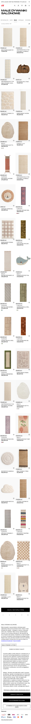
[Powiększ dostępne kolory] (2, 148)
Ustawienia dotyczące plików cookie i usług (16, 706)
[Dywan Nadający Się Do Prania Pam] (7, 130)
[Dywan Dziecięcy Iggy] (23, 425)
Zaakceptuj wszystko (16, 694)
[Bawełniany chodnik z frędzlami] (23, 100)
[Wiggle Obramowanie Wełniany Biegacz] (7, 359)
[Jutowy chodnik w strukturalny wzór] (23, 488)
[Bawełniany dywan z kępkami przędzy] (23, 359)
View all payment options (6, 719)
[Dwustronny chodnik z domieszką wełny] (7, 68)
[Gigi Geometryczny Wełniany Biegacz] (23, 229)
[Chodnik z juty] (7, 584)
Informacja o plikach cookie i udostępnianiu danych (17, 690)
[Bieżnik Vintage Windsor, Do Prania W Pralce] (23, 196)
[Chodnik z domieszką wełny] (23, 37)
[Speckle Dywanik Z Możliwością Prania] (7, 519)
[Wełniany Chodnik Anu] (7, 164)
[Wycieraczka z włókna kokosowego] (23, 68)
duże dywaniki (16, 640)
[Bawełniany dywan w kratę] (7, 229)
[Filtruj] (29, 24)
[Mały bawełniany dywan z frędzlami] (7, 37)
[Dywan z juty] (23, 130)
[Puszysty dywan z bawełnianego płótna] (7, 100)
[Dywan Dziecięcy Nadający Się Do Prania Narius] (23, 261)
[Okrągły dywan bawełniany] (7, 196)
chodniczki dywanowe (6, 640)
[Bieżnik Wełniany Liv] (7, 261)
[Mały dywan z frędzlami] (23, 458)
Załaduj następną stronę (15, 610)
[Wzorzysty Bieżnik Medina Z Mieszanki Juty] (23, 519)
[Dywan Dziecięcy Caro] (23, 550)
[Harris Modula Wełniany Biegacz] (23, 292)
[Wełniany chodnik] (7, 391)
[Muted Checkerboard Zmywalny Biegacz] (7, 292)
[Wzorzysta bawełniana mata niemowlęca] (7, 458)
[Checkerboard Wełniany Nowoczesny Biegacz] (23, 326)
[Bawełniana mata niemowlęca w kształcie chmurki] (7, 488)
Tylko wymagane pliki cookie (17, 700)
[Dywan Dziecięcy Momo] (23, 584)
